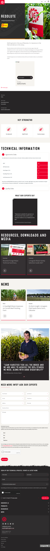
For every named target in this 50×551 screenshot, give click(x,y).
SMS (4, 437)
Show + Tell (8, 532)
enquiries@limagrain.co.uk (7, 445)
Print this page (5, 87)
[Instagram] (13, 524)
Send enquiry (5, 459)
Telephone (5, 440)
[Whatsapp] (11, 524)
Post (4, 435)
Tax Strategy (3, 547)
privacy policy (14, 498)
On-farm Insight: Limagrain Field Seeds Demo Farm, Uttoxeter (38, 308)
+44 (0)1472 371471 (6, 526)
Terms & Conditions (4, 537)
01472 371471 (21, 84)
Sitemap (2, 543)
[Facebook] (3, 524)
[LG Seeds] (2, 2)
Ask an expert (21, 77)
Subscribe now (45, 498)
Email (4, 432)
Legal (2, 545)
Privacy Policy (3, 539)
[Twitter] (8, 524)
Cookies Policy (3, 541)
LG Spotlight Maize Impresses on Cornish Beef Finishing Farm (13, 308)
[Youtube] (6, 524)
